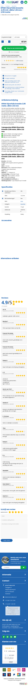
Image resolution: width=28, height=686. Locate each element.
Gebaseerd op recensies (20, 69)
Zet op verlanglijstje (14, 52)
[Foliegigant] (12, 2)
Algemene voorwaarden (20, 678)
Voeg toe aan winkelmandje (15, 48)
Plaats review (6, 540)
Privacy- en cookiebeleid (9, 678)
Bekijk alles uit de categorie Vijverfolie (10, 14)
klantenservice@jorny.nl (11, 597)
